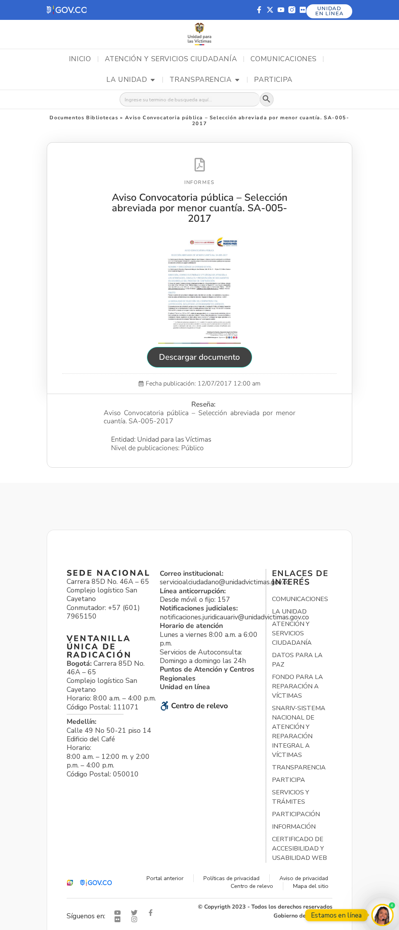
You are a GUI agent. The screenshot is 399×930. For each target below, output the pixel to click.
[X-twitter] (270, 9)
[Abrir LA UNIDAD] (152, 79)
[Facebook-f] (259, 9)
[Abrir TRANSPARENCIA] (237, 79)
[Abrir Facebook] (152, 912)
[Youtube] (280, 9)
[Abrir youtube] (119, 912)
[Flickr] (302, 9)
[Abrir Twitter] (136, 912)
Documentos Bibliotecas (83, 117)
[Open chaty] (382, 915)
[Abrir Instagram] (136, 919)
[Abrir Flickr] (119, 919)
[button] (67, 10)
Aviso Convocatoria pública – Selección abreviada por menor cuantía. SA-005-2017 (200, 208)
